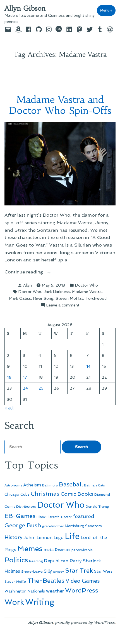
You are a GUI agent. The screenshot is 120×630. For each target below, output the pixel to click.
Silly (48, 571)
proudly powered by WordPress (85, 622)
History (13, 537)
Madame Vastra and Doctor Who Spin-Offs (60, 104)
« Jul (8, 408)
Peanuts (62, 549)
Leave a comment (63, 305)
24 (25, 388)
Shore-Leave (32, 571)
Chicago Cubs (17, 494)
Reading (36, 561)
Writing (39, 602)
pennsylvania (82, 550)
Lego (59, 537)
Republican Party (63, 560)
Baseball (71, 484)
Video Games (83, 581)
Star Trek (79, 570)
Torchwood (96, 298)
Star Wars (103, 571)
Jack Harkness (57, 291)
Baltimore (50, 485)
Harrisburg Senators (83, 526)
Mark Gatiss (20, 298)
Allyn (27, 285)
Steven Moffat (69, 298)
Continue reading (35, 272)
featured (83, 516)
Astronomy (13, 485)
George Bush (22, 525)
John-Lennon (37, 537)
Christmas (45, 493)
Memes (29, 548)
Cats (101, 485)
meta (49, 549)
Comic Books (77, 494)
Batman (90, 485)
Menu (108, 10)
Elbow (41, 517)
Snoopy (58, 571)
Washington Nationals (24, 591)
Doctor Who (86, 285)
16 (9, 377)
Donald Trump (97, 507)
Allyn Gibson (25, 8)
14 (88, 366)
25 (41, 388)
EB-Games (19, 515)
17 (25, 377)
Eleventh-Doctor (59, 517)
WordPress (81, 590)
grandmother (53, 526)
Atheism (32, 485)
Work (14, 602)
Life (72, 536)
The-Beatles (45, 580)
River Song (43, 298)
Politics (16, 560)
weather (55, 591)
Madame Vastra (87, 291)
